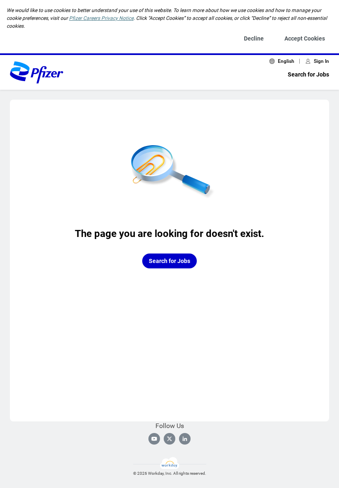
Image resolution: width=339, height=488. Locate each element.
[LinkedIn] (185, 439)
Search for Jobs (308, 74)
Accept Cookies (304, 38)
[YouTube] (154, 439)
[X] (169, 439)
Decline (254, 38)
